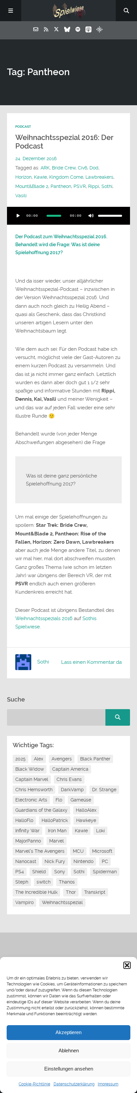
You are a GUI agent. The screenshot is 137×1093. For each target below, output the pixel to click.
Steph (21, 882)
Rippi (93, 186)
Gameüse (80, 799)
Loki (100, 830)
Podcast (23, 126)
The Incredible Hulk (36, 892)
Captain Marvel (31, 779)
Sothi (106, 186)
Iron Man (57, 830)
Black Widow (29, 769)
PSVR (79, 186)
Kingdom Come (66, 177)
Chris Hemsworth (34, 789)
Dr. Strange (104, 789)
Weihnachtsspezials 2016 (43, 618)
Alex (38, 758)
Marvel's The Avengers (40, 851)
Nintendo (83, 861)
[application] (68, 216)
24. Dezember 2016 (36, 158)
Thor (71, 892)
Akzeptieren (68, 1032)
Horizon (23, 177)
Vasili (21, 195)
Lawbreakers (99, 177)
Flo (59, 799)
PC (105, 861)
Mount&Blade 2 (31, 186)
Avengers (62, 758)
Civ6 (82, 167)
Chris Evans (69, 779)
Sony (59, 871)
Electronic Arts (31, 799)
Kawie (40, 177)
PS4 (19, 871)
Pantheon (61, 186)
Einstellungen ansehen (68, 1068)
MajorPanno (28, 840)
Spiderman (105, 871)
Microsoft (102, 851)
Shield (39, 871)
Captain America (70, 769)
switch (44, 882)
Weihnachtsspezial (62, 902)
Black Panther (95, 758)
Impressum (108, 1084)
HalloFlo (24, 820)
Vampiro (24, 902)
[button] (127, 965)
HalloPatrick (55, 820)
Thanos (67, 882)
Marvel (56, 840)
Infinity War (27, 830)
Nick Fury (55, 861)
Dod (93, 167)
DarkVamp (72, 789)
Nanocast (25, 861)
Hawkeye (86, 820)
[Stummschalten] (90, 216)
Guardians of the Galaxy (41, 810)
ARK (45, 167)
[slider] (110, 216)
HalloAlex (86, 810)
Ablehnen (69, 1050)
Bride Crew (63, 167)
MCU (78, 851)
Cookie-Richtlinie (34, 1084)
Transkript (94, 892)
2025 (20, 758)
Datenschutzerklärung (74, 1084)
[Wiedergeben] (18, 216)
